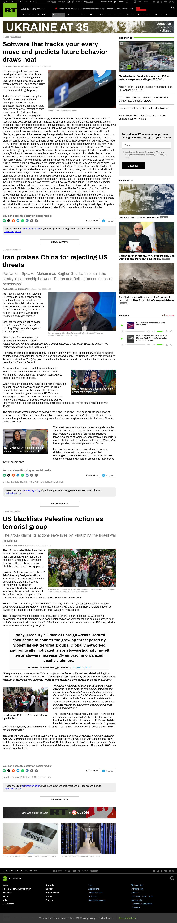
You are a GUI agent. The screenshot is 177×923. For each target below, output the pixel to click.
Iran (31, 481)
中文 (35, 2)
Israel (6, 777)
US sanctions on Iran (52, 481)
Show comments (59, 242)
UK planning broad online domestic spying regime (80, 856)
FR (26, 2)
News (5, 885)
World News (58, 15)
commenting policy (31, 228)
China (6, 481)
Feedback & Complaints (141, 904)
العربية (5, 2)
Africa (92, 15)
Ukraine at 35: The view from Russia (139, 217)
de (22, 871)
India (83, 15)
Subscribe (133, 165)
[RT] (52, 2)
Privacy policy (137, 889)
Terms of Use (137, 885)
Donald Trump (19, 481)
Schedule (92, 896)
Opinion (130, 15)
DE (21, 2)
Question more (33, 8)
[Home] (10, 10)
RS (30, 2)
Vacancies (135, 908)
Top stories (125, 37)
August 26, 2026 (82, 667)
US (37, 481)
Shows (158, 15)
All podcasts (168, 315)
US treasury (44, 777)
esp (11, 871)
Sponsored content (96, 900)
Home (7, 37)
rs (30, 871)
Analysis (118, 15)
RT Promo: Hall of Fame (142, 896)
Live (90, 885)
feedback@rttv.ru (12, 231)
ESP (11, 2)
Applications (93, 889)
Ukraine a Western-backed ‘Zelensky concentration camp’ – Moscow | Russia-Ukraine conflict (95, 9)
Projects (169, 15)
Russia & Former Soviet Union (36, 15)
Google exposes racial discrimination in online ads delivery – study (29, 856)
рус (16, 871)
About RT (135, 893)
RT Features (105, 15)
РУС (16, 2)
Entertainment (144, 15)
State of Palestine (20, 777)
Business (72, 15)
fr (26, 871)
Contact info (136, 900)
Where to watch (95, 893)
